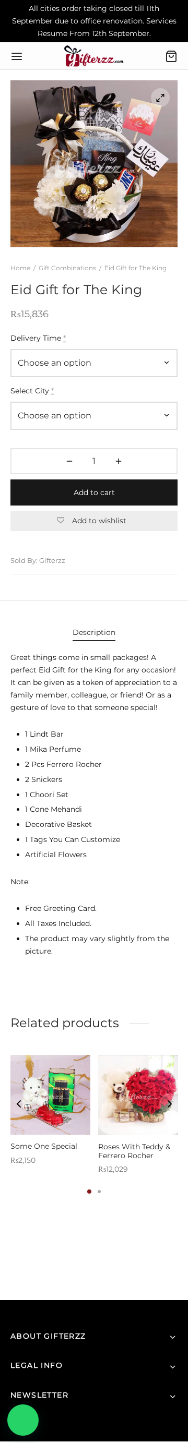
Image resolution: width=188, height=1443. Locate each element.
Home (20, 268)
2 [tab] (99, 1191)
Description (94, 632)
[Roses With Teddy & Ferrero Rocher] (138, 1095)
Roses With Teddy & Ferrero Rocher (134, 1151)
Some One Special (43, 1146)
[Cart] (171, 56)
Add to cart (94, 492)
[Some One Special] (50, 1095)
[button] (23, 1420)
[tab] (94, 632)
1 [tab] (89, 1191)
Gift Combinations (67, 268)
